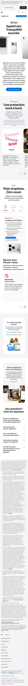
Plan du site (10, 684)
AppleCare (4, 16)
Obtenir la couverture (21, 16)
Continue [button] (23, 7)
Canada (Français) (5, 675)
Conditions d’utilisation (6, 682)
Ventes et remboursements (18, 682)
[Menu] (26, 12)
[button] (10, 7)
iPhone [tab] (6, 210)
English (12, 675)
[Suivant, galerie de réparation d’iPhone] (24, 307)
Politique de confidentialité (7, 680)
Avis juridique (4, 684)
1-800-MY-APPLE (11, 673)
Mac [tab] (13, 210)
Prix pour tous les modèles (11, 240)
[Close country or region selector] (26, 2)
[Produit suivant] (23, 208)
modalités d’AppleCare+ (17, 469)
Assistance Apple (5, 630)
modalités (10, 513)
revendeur (11, 672)
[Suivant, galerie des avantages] (24, 173)
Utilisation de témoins (18, 680)
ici (16, 572)
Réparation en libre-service (16, 629)
